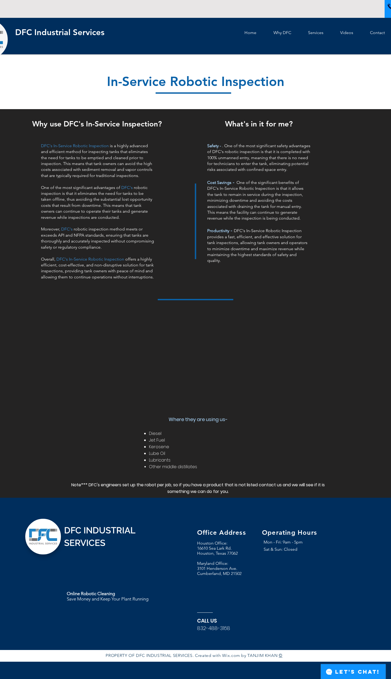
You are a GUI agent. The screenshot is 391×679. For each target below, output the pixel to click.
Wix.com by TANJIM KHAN (250, 655)
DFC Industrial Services (61, 32)
